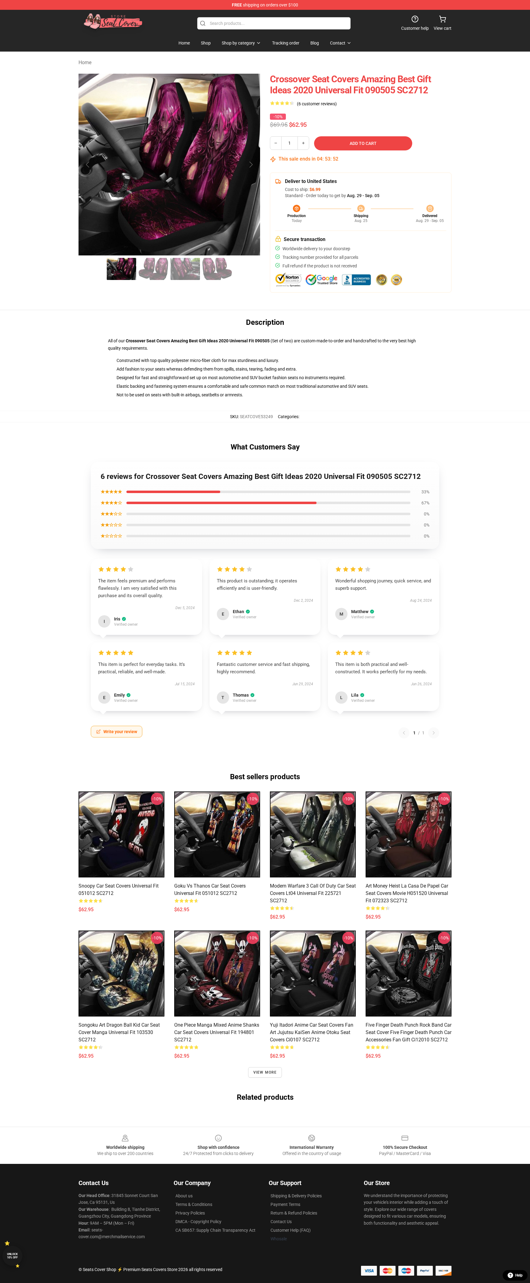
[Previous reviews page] (403, 732)
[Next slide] (250, 164)
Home (85, 62)
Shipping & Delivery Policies (296, 1195)
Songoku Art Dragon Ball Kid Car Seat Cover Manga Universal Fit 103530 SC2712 (119, 1032)
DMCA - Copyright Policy (198, 1221)
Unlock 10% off (12, 1256)
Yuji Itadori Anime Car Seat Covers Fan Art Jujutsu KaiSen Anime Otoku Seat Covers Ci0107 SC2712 (311, 1032)
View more (265, 1072)
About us (184, 1195)
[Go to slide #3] (185, 269)
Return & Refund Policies (294, 1213)
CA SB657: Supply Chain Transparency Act (215, 1230)
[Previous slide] (88, 164)
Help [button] (519, 1275)
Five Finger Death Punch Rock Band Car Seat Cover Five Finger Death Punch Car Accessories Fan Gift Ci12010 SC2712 (408, 1032)
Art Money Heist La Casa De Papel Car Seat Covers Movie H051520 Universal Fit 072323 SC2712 (407, 893)
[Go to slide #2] (153, 269)
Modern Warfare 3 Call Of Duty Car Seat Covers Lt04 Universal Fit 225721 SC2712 (313, 893)
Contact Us (281, 1221)
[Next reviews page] (433, 732)
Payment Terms (285, 1204)
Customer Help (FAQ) (291, 1230)
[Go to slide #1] (121, 269)
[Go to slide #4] (217, 269)
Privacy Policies (190, 1213)
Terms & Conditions (193, 1204)
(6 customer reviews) (317, 103)
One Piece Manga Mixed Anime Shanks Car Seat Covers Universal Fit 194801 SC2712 (216, 1032)
